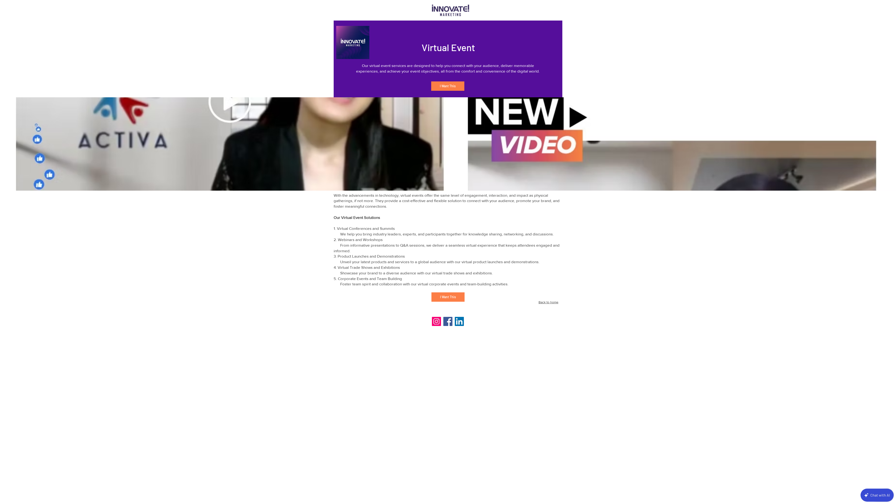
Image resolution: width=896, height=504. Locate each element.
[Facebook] (447, 321)
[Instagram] (436, 321)
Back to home (548, 302)
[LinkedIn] (459, 321)
